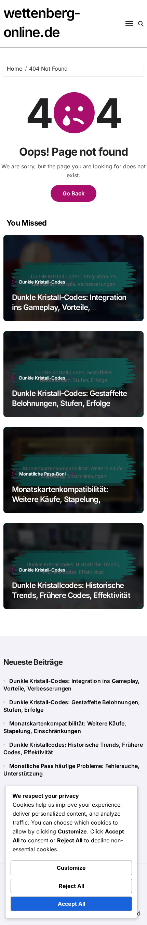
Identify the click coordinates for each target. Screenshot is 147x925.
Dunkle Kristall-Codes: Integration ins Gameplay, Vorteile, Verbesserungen (69, 307)
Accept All (71, 903)
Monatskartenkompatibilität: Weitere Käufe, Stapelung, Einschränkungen (60, 499)
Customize (71, 867)
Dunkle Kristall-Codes (42, 282)
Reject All (71, 885)
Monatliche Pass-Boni (42, 474)
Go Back (73, 193)
